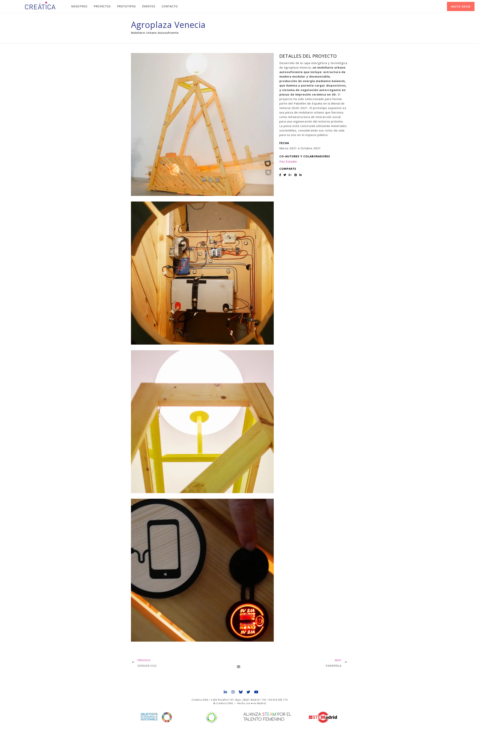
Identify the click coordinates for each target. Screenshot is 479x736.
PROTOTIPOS (126, 6)
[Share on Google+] (290, 175)
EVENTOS (148, 6)
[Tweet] (284, 175)
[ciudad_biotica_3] (202, 421)
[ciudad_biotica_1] (202, 124)
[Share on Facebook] (280, 175)
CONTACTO (170, 6)
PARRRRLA (333, 665)
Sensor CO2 (147, 665)
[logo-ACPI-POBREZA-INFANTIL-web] (211, 717)
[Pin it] (295, 175)
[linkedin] (225, 692)
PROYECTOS (102, 6)
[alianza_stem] (267, 717)
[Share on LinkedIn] (300, 175)
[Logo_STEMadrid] (323, 717)
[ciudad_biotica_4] (202, 570)
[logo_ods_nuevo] (156, 717)
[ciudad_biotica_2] (202, 273)
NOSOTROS (79, 6)
